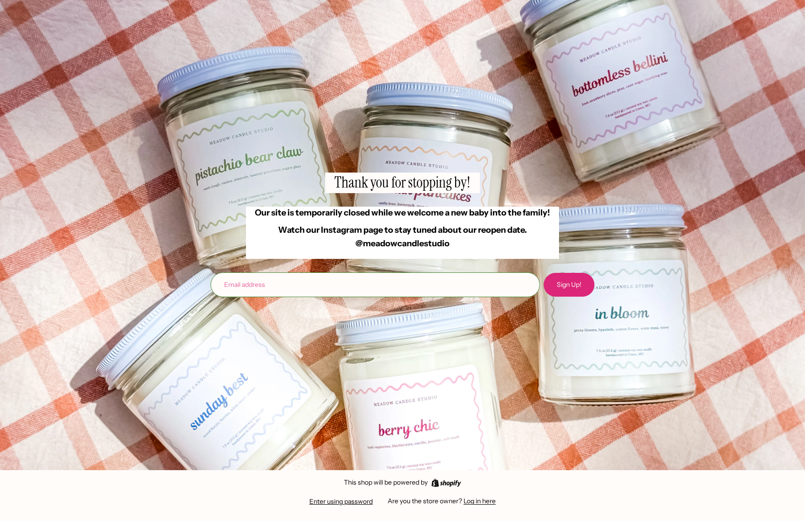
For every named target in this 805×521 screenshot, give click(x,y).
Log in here (480, 501)
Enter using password (341, 501)
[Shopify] (446, 483)
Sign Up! (569, 284)
